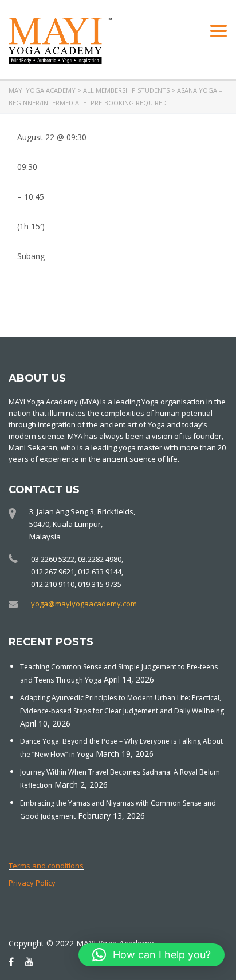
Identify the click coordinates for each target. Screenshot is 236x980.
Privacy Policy (32, 883)
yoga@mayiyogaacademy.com (84, 603)
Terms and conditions (46, 865)
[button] (151, 954)
